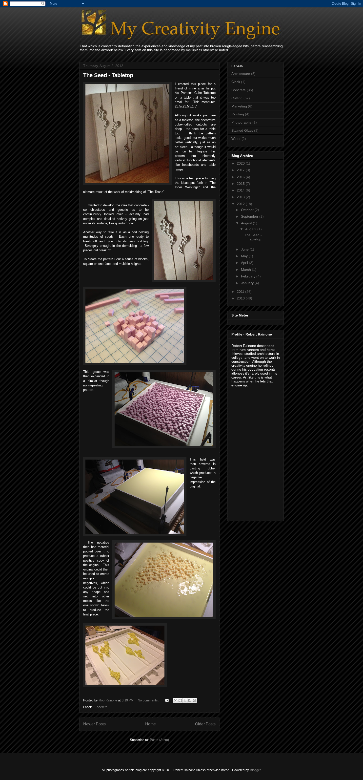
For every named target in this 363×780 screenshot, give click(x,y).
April (245, 263)
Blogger (255, 770)
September (250, 216)
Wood (236, 139)
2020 (241, 163)
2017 (241, 170)
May (245, 256)
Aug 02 (251, 229)
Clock (235, 82)
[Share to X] (184, 700)
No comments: (149, 700)
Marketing (239, 106)
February (248, 276)
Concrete (101, 707)
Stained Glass (242, 130)
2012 (241, 204)
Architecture (240, 74)
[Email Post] (166, 700)
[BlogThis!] (180, 700)
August (247, 223)
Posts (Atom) (159, 740)
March (246, 270)
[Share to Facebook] (189, 700)
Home (150, 724)
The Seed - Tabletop (108, 75)
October (248, 210)
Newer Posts (94, 724)
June (245, 249)
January (248, 283)
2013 (241, 197)
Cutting (236, 98)
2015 (241, 184)
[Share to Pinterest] (194, 700)
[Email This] (175, 700)
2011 (241, 292)
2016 (241, 177)
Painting (237, 114)
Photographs (241, 122)
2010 (241, 298)
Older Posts (205, 724)
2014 (241, 190)
